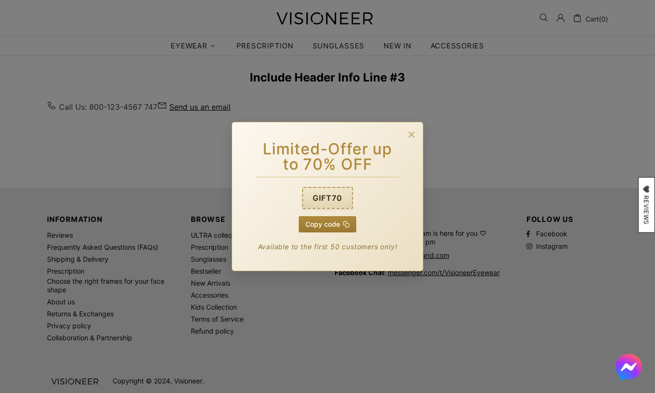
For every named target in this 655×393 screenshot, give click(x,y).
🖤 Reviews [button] (646, 205)
